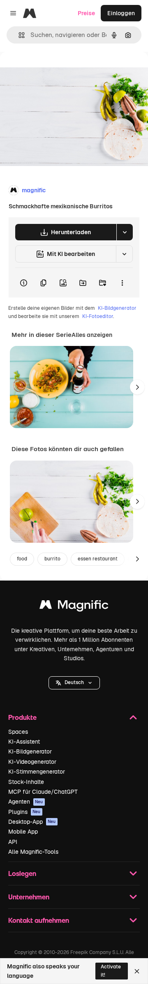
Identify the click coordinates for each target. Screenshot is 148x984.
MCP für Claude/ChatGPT (43, 791)
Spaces (18, 731)
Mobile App (23, 831)
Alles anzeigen (92, 335)
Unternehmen (28, 896)
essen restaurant (98, 558)
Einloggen (121, 13)
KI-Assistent (24, 741)
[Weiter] (137, 387)
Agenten (25, 801)
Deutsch (74, 682)
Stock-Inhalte (26, 782)
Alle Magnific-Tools (33, 851)
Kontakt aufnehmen (38, 920)
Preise (86, 13)
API (12, 842)
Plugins (24, 812)
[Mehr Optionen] (122, 282)
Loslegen (22, 873)
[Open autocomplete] (18, 35)
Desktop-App (32, 821)
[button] (74, 682)
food (22, 558)
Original (52, 70)
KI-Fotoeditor (97, 316)
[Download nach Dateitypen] (124, 232)
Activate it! (111, 970)
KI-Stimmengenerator (36, 771)
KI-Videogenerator (32, 761)
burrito (52, 558)
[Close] (137, 971)
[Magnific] (74, 606)
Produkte (22, 717)
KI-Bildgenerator (117, 308)
